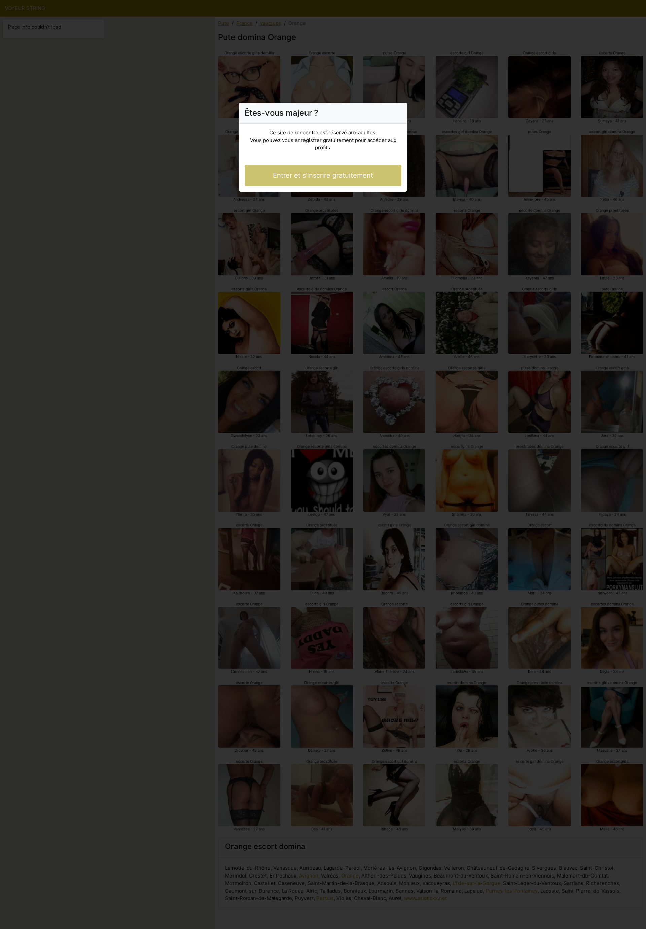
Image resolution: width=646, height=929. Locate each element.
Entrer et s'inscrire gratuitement (323, 175)
